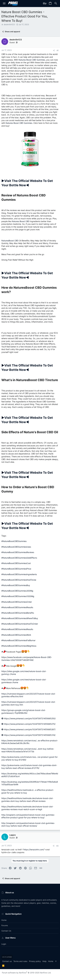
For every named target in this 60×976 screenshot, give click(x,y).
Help (44, 961)
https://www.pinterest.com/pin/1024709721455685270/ (29, 724)
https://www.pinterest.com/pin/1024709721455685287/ (29, 729)
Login (3, 944)
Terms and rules (20, 961)
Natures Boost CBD (20, 221)
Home (4, 920)
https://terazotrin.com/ (33, 849)
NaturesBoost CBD (9, 240)
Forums (4, 925)
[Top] (56, 961)
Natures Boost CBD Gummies (32, 60)
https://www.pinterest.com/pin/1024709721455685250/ (29, 718)
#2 (57, 846)
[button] (4, 3)
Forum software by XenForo (26, 973)
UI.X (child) (7, 957)
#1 (58, 50)
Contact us (6, 931)
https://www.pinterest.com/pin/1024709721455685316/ (29, 735)
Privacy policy (35, 961)
